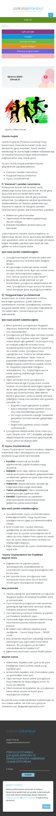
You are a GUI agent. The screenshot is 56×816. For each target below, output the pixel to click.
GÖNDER (28, 775)
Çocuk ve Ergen (28, 41)
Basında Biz (28, 56)
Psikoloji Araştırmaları (28, 51)
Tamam (46, 806)
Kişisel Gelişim (28, 46)
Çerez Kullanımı (29, 797)
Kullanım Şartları (13, 797)
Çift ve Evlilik (28, 31)
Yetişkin (28, 36)
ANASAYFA (5, 26)
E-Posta (9, 769)
